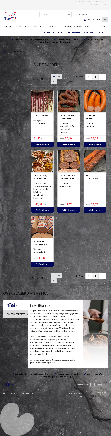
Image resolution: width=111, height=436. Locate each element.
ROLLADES (67, 27)
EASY (103, 396)
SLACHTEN (58, 32)
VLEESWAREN (79, 27)
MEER (101, 27)
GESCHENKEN (73, 32)
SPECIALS (43, 27)
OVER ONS (87, 32)
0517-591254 (100, 4)
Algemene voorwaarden (11, 393)
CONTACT (100, 32)
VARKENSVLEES (55, 27)
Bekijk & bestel (42, 144)
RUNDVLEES (9, 27)
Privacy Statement (26, 393)
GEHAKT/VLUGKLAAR (32, 27)
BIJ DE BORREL (90, 27)
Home (6, 51)
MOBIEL (93, 396)
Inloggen (83, 14)
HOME (47, 32)
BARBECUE (20, 27)
